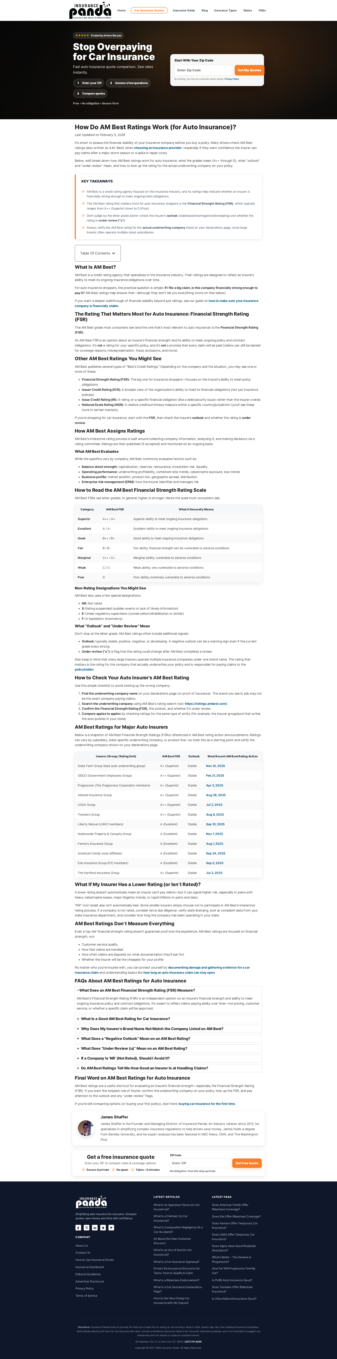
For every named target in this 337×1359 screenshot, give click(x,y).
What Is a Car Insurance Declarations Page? (178, 1289)
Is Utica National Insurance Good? (234, 1298)
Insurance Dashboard (89, 1267)
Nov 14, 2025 (215, 766)
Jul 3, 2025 (214, 873)
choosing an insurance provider (157, 148)
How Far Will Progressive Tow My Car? (233, 1271)
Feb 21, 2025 (215, 775)
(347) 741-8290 (193, 1341)
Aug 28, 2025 (216, 795)
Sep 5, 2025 (214, 863)
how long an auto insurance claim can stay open (179, 972)
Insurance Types (225, 10)
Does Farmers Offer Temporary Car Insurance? (235, 1225)
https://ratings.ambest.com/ (206, 703)
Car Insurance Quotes (149, 10)
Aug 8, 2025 (215, 814)
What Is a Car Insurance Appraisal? (176, 1261)
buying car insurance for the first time (207, 1104)
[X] (86, 1227)
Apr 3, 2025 (214, 785)
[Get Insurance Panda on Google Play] (111, 1227)
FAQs (262, 10)
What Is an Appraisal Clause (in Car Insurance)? (177, 1207)
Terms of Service (86, 1295)
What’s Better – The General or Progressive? (232, 1259)
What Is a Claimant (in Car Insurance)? (170, 1218)
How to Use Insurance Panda (94, 1260)
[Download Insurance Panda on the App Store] (103, 1227)
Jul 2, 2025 (214, 804)
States (247, 10)
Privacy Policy (232, 79)
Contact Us (82, 1252)
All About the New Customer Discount (172, 1241)
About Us (81, 1245)
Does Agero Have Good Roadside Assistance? (234, 1248)
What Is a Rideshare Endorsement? (176, 1280)
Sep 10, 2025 (215, 824)
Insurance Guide (184, 10)
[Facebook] (78, 1227)
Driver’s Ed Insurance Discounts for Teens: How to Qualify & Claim (177, 1271)
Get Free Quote (247, 1163)
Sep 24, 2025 (215, 853)
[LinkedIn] (95, 1227)
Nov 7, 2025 (214, 834)
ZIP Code (175, 1155)
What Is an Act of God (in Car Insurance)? (173, 1252)
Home (121, 10)
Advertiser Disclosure (89, 1281)
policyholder (84, 669)
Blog (205, 10)
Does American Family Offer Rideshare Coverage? (230, 1207)
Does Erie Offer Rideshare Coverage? (236, 1216)
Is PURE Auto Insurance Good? (232, 1280)
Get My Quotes (249, 70)
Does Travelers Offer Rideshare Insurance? (232, 1289)
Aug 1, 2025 (214, 843)
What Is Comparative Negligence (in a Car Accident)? (178, 1230)
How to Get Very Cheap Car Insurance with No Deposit (172, 1300)
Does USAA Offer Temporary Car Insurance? (233, 1237)
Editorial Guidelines (88, 1274)
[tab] (168, 999)
